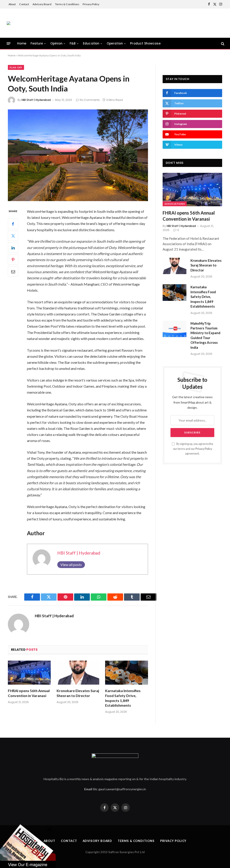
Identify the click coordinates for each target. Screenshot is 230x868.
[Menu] (9, 43)
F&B (72, 43)
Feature (37, 43)
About (12, 4)
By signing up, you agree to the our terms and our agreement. (193, 448)
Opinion (56, 43)
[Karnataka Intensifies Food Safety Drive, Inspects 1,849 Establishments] (126, 673)
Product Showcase (145, 43)
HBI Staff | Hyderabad (36, 100)
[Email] (13, 271)
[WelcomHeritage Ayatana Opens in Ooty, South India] (78, 155)
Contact (24, 4)
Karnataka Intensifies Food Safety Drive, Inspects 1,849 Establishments (123, 697)
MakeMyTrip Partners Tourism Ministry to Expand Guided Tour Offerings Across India (205, 335)
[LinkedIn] (13, 247)
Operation (115, 43)
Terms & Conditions (67, 4)
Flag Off (16, 67)
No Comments (90, 100)
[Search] (222, 43)
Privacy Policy (91, 4)
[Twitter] (13, 236)
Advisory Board (42, 4)
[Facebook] (13, 224)
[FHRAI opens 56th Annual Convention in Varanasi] (29, 673)
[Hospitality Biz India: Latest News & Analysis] (8, 23)
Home (22, 43)
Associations (174, 204)
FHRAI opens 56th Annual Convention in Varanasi (29, 693)
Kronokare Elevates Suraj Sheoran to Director (78, 693)
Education (91, 43)
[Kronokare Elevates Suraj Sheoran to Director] (78, 673)
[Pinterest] (13, 259)
